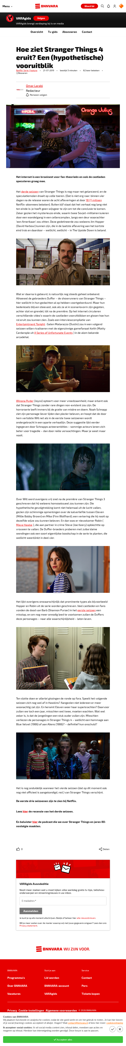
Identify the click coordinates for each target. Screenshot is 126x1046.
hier (25, 811)
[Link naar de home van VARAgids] (10, 18)
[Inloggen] (114, 6)
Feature (33, 70)
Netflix (20, 70)
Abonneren (69, 31)
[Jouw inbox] (108, 6)
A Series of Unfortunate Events (53, 332)
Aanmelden (30, 910)
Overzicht (37, 31)
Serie (27, 70)
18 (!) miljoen (94, 200)
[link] (20, 90)
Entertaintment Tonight (30, 324)
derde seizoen (30, 191)
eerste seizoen (86, 610)
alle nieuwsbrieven (86, 918)
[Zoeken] (102, 6)
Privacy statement (28, 925)
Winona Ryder (24, 401)
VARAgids (23, 18)
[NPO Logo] (121, 6)
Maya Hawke (24, 525)
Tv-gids (52, 31)
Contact (87, 31)
